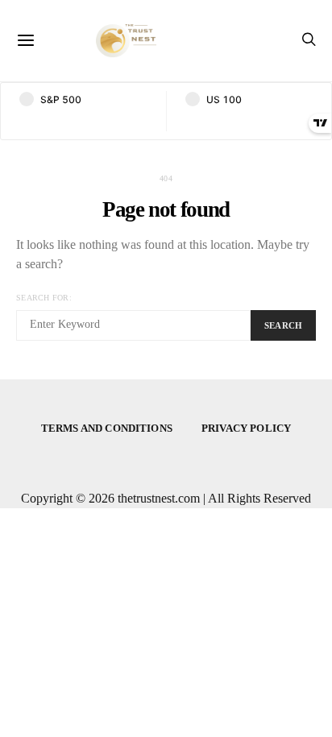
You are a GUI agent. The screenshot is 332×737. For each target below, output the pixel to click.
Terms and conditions (106, 428)
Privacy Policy (246, 428)
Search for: (44, 297)
